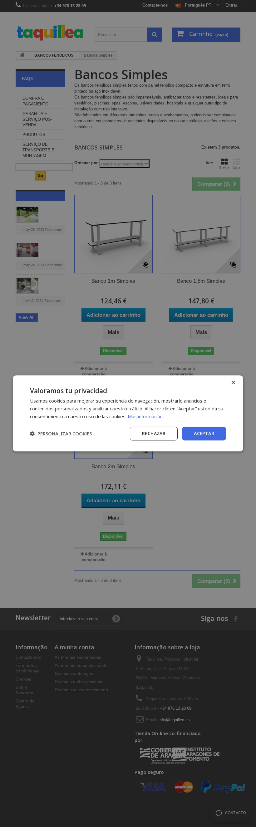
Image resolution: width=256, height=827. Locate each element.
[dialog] (128, 413)
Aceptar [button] (204, 433)
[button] (61, 433)
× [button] (233, 382)
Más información (145, 416)
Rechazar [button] (153, 433)
